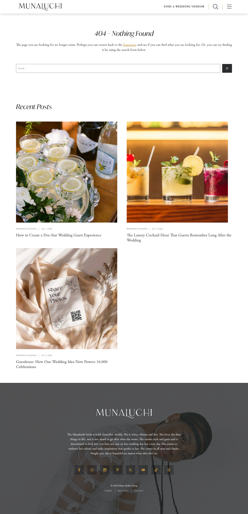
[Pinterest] (117, 470)
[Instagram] (92, 470)
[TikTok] (156, 470)
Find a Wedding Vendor (184, 6)
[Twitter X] (130, 470)
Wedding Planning (26, 229)
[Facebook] (79, 470)
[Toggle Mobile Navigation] (229, 6)
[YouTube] (143, 470)
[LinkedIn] (104, 470)
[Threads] (169, 470)
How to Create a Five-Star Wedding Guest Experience (58, 235)
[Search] (227, 68)
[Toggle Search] (215, 6)
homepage (129, 45)
